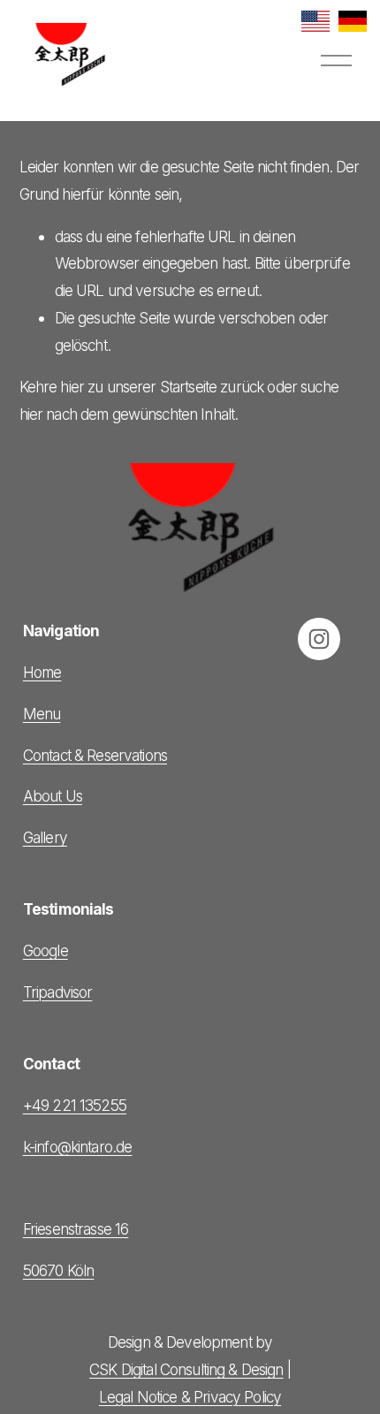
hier (72, 386)
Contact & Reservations (95, 755)
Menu (42, 713)
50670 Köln (58, 1270)
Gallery (45, 837)
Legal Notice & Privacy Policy (190, 1396)
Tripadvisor (58, 992)
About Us (52, 796)
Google (45, 950)
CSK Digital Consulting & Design (186, 1369)
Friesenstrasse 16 (75, 1229)
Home (42, 672)
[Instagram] (319, 639)
